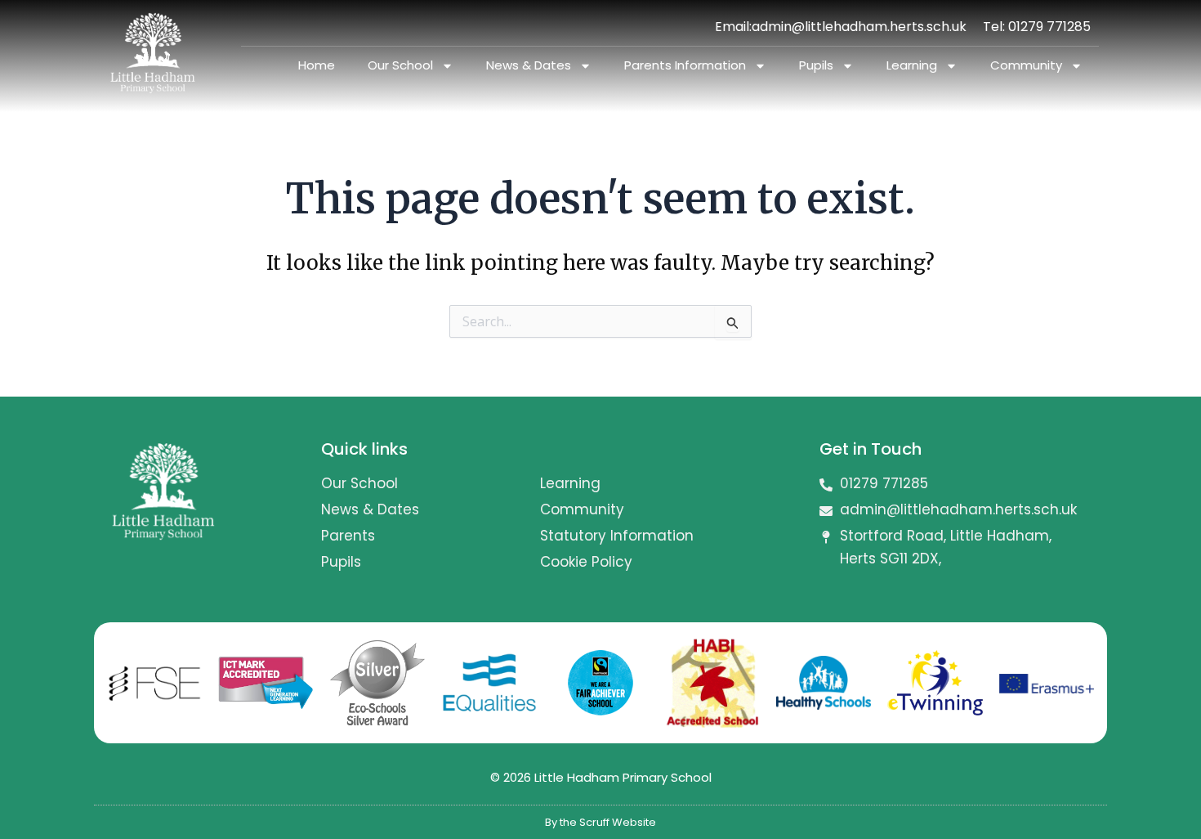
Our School (400, 65)
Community (1026, 65)
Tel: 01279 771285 (1037, 26)
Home (316, 65)
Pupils (816, 65)
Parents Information (685, 65)
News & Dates (528, 65)
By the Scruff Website (600, 822)
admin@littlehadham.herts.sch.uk (859, 26)
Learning (911, 65)
